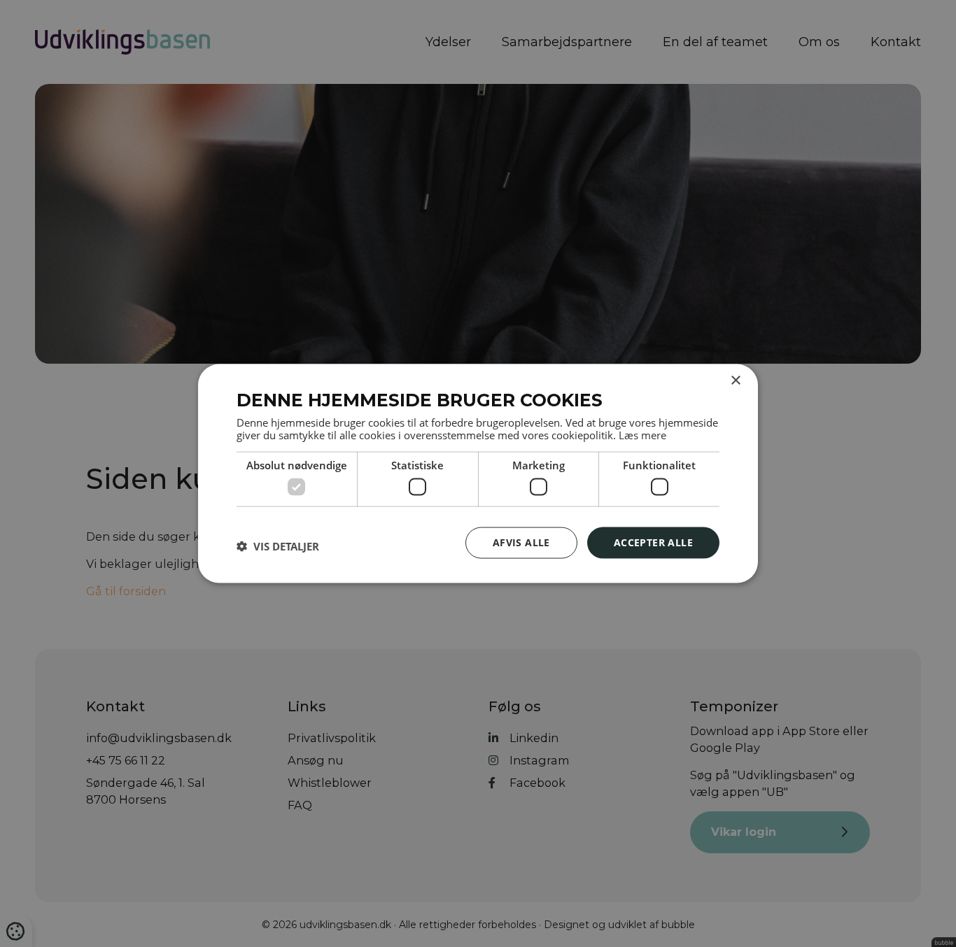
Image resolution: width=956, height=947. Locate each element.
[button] (278, 546)
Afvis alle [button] (521, 542)
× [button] (735, 381)
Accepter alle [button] (653, 542)
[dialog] (478, 473)
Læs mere (642, 434)
